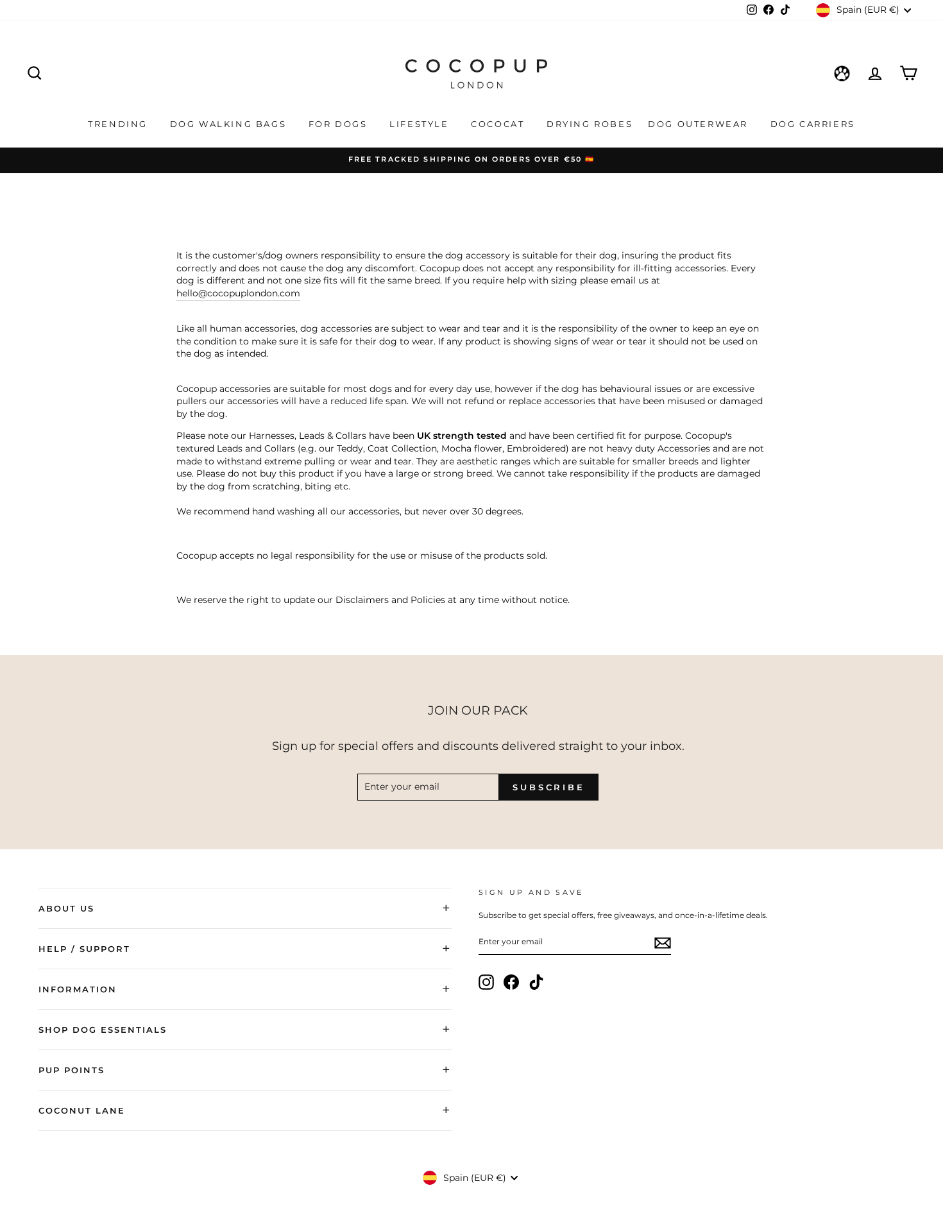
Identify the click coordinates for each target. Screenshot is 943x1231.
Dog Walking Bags (230, 124)
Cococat (499, 124)
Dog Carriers (812, 124)
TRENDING (119, 124)
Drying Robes (590, 124)
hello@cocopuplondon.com (238, 293)
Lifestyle (420, 124)
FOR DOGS (340, 124)
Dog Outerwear (699, 124)
